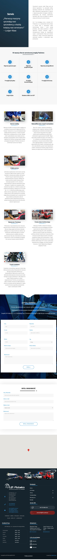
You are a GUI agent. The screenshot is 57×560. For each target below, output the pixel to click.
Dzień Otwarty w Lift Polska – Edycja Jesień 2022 (48, 528)
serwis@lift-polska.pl (13, 509)
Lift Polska (32, 490)
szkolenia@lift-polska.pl (13, 512)
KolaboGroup (53, 555)
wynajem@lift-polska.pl (13, 510)
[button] (28, 450)
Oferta (31, 492)
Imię (5, 323)
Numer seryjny (7, 345)
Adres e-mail (6, 398)
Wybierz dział (6, 405)
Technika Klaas (33, 495)
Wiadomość (6, 354)
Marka (5, 339)
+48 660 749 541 (12, 505)
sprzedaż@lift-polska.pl (13, 508)
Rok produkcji (33, 345)
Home (31, 488)
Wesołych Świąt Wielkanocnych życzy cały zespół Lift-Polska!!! (35, 528)
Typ (30, 339)
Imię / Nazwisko (6, 392)
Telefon (31, 330)
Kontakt (31, 499)
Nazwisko (32, 323)
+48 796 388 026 (12, 503)
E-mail (5, 330)
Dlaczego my (32, 497)
